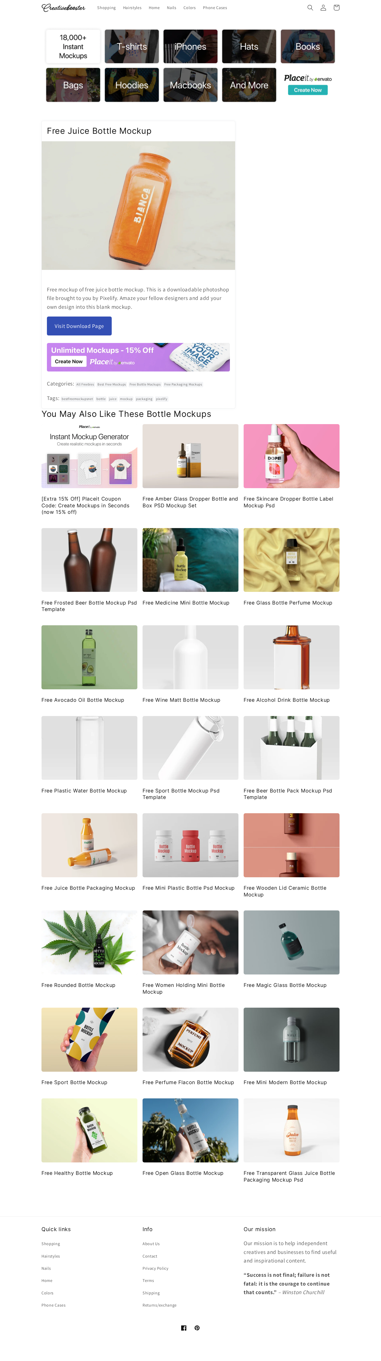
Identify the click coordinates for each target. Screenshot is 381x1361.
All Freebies (85, 384)
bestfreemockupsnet (77, 399)
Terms (148, 1280)
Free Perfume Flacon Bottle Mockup (188, 1082)
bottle (100, 399)
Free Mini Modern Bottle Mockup (285, 1082)
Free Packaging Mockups (183, 384)
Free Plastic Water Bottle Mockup (84, 791)
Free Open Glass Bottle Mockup (183, 1173)
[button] (310, 7)
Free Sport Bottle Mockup (74, 1082)
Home (47, 1280)
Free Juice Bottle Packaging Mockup (88, 888)
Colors (47, 1293)
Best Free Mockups (111, 384)
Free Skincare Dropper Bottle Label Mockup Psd (288, 502)
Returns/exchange (160, 1305)
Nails (46, 1268)
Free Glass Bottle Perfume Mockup (288, 603)
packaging (144, 399)
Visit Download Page (79, 325)
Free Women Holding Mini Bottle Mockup (184, 988)
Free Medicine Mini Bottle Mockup (186, 603)
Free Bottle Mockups (145, 384)
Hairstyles (50, 1256)
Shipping (151, 1293)
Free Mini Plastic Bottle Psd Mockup (189, 888)
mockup (126, 399)
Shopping (50, 1243)
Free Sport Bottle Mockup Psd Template (181, 794)
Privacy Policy (155, 1268)
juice (112, 399)
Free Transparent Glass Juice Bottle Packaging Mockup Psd (289, 1176)
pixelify (161, 399)
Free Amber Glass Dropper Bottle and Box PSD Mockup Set (190, 502)
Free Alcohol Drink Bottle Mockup (287, 700)
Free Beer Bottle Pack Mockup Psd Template (288, 794)
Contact (150, 1256)
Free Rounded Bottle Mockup (78, 985)
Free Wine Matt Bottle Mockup (181, 700)
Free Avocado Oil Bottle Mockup (82, 700)
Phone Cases (53, 1305)
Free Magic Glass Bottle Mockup (285, 985)
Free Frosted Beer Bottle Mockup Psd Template (89, 606)
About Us (151, 1243)
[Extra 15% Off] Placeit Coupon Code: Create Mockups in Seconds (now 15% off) (85, 505)
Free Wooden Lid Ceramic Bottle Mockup (285, 891)
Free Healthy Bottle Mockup (77, 1173)
